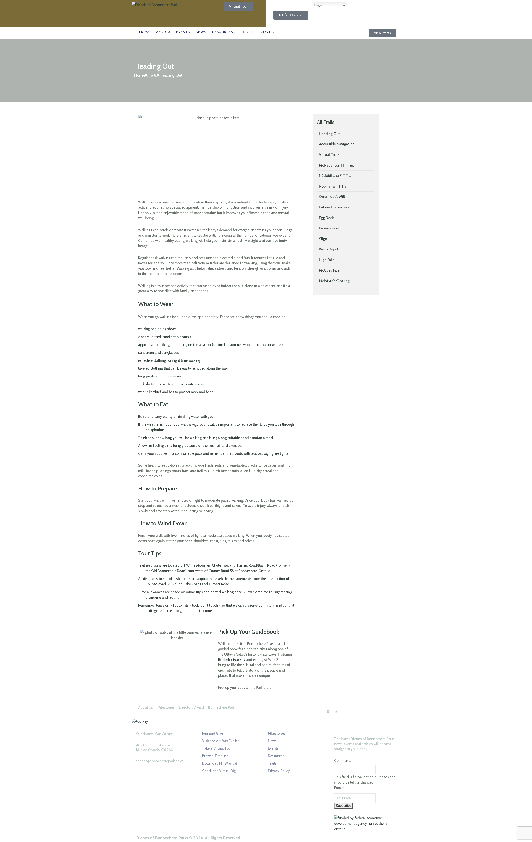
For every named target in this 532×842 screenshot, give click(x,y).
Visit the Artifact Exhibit (221, 741)
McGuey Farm (330, 270)
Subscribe (343, 806)
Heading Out (329, 133)
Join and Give (212, 733)
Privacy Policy (279, 771)
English (318, 5)
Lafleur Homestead (334, 207)
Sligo (323, 239)
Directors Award (191, 707)
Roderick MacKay (231, 660)
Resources (222, 31)
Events (183, 31)
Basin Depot (329, 249)
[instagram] (336, 711)
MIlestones (277, 733)
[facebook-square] (328, 711)
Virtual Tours (329, 154)
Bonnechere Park (221, 707)
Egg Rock (326, 218)
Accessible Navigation (337, 144)
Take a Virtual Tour (217, 748)
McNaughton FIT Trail (336, 165)
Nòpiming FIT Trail (333, 186)
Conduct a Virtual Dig (219, 771)
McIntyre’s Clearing (334, 280)
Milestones (166, 707)
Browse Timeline (215, 756)
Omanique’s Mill (332, 196)
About (162, 31)
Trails (246, 31)
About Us (145, 707)
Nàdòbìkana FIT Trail (335, 175)
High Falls (326, 259)
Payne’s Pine (329, 228)
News (201, 31)
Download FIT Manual (219, 763)
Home (144, 31)
